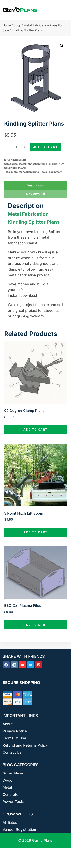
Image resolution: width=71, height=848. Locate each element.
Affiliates (10, 822)
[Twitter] (30, 664)
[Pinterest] (38, 664)
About (8, 724)
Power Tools (13, 802)
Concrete (10, 794)
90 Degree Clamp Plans (24, 411)
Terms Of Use (14, 738)
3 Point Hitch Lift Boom (23, 513)
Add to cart (45, 147)
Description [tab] (35, 185)
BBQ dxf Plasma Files (22, 605)
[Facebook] (6, 664)
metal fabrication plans (25, 171)
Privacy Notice (15, 731)
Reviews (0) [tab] (35, 194)
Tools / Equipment (51, 171)
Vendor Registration (19, 830)
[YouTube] (22, 664)
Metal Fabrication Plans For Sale (38, 163)
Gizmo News (13, 773)
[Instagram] (14, 664)
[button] (61, 45)
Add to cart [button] (35, 429)
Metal (7, 787)
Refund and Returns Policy (25, 745)
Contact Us (12, 752)
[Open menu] (65, 10)
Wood (7, 780)
